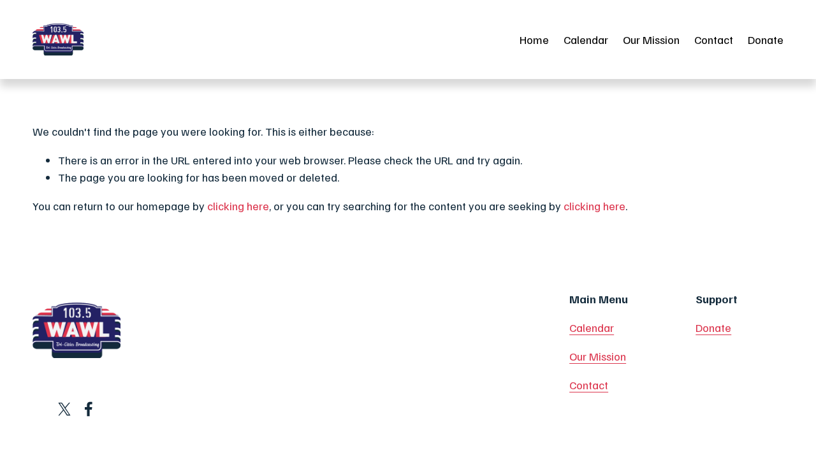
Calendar (586, 39)
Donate (765, 39)
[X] (64, 409)
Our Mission (651, 39)
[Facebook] (88, 409)
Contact (713, 39)
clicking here (238, 206)
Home (534, 39)
